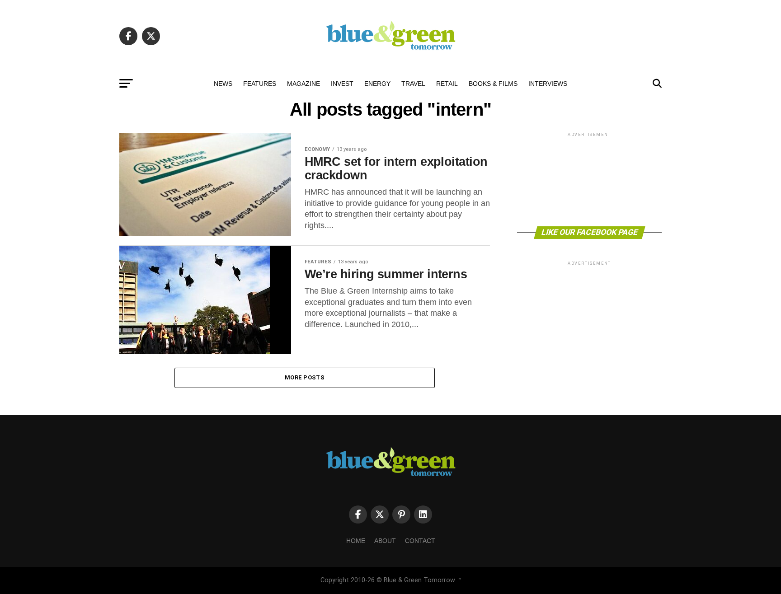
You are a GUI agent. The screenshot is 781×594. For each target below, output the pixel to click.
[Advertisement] (589, 179)
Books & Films (493, 83)
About (385, 540)
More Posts (305, 377)
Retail (447, 83)
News (223, 83)
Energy (377, 83)
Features (259, 83)
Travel (413, 83)
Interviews (547, 83)
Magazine (303, 83)
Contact (420, 540)
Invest (342, 83)
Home (355, 540)
